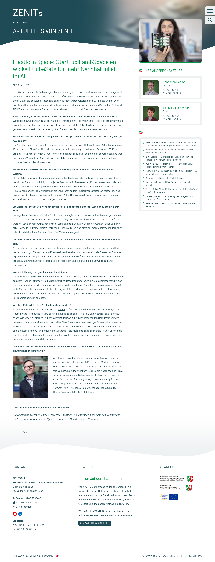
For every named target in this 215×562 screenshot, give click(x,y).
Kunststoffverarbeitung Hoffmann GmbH (73, 120)
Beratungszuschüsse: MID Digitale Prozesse (166, 178)
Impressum (18, 556)
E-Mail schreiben (173, 92)
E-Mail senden (23, 506)
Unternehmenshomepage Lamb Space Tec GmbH (41, 407)
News (24, 22)
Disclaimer (48, 556)
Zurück (23, 432)
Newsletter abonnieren (95, 523)
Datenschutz (33, 556)
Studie (61, 309)
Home (15, 22)
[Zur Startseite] (28, 15)
